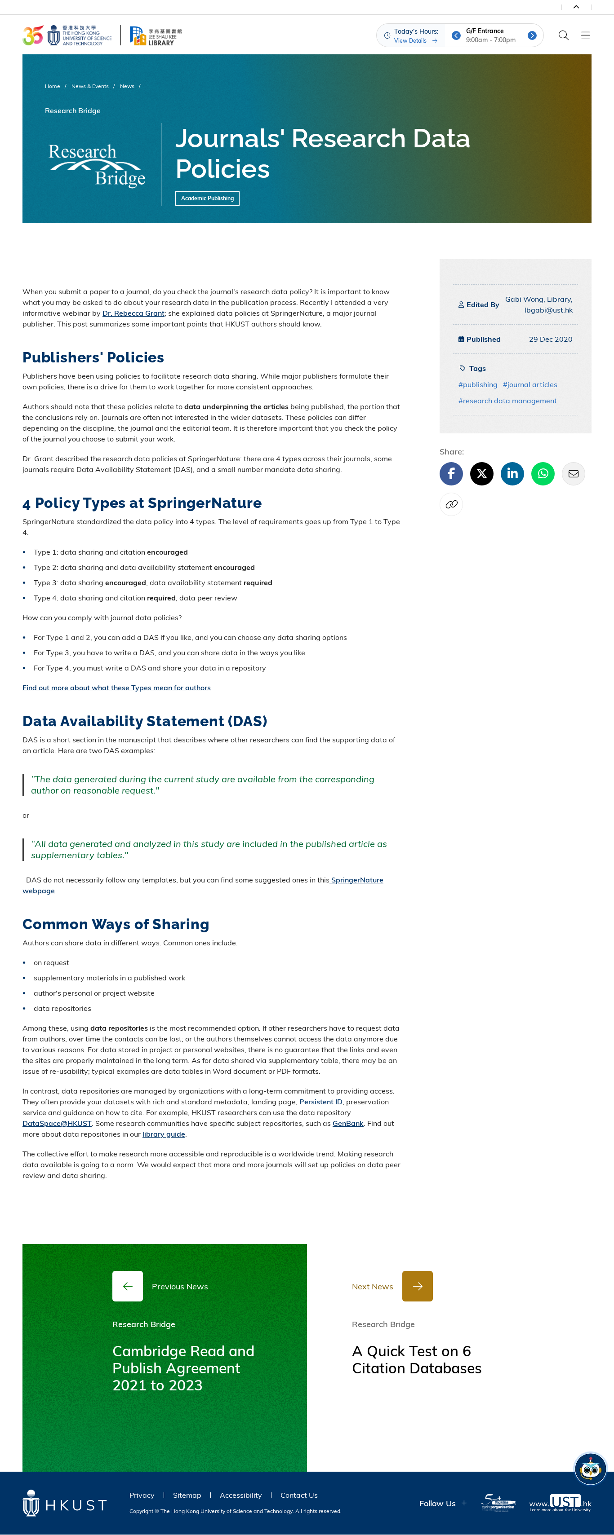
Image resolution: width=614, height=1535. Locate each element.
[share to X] (482, 473)
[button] (456, 35)
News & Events (90, 86)
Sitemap (187, 1495)
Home (52, 86)
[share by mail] (573, 473)
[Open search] (563, 35)
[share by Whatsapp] (543, 473)
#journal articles (530, 384)
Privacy (142, 1495)
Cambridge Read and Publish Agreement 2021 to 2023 (183, 1368)
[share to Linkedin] (512, 473)
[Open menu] (585, 35)
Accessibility (241, 1495)
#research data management (507, 400)
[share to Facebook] (451, 473)
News (127, 86)
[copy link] (451, 504)
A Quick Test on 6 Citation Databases (417, 1359)
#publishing (478, 384)
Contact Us (299, 1495)
